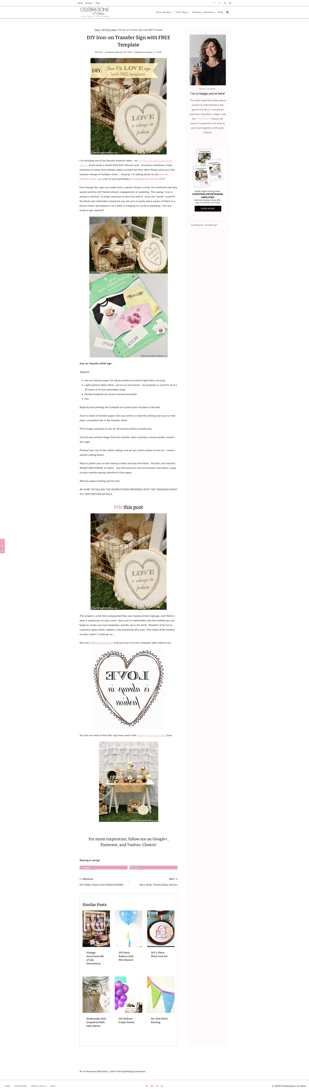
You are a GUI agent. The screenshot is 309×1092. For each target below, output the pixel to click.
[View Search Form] (227, 12)
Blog (220, 12)
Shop (98, 3)
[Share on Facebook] (2, 541)
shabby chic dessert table (152, 735)
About (80, 3)
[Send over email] (2, 550)
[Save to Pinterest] (2, 546)
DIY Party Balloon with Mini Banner (126, 956)
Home (7, 1086)
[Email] (230, 3)
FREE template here (101, 642)
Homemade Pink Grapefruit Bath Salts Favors (96, 1022)
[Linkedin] (162, 1086)
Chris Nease (204, 118)
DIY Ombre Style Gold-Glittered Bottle (101, 882)
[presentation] (96, 928)
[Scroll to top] (302, 1045)
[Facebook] (214, 3)
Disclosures (21, 1086)
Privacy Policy (38, 1086)
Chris (100, 52)
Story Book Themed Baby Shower (158, 882)
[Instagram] (219, 3)
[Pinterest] (225, 3)
